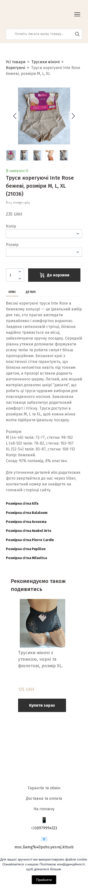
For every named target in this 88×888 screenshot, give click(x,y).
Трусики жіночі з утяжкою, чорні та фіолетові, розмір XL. (40, 659)
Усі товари (15, 62)
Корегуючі (15, 67)
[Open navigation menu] (77, 14)
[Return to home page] (30, 14)
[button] (77, 34)
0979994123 (47, 828)
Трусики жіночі (45, 62)
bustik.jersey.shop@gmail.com (44, 847)
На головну (44, 809)
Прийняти (44, 880)
